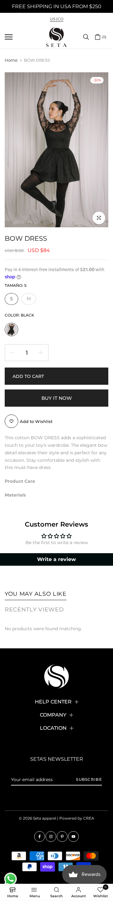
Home (11, 60)
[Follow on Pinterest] (62, 836)
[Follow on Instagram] (51, 836)
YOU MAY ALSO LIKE (36, 593)
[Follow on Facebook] (39, 836)
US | (53, 19)
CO (60, 19)
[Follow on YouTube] (73, 836)
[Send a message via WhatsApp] (10, 879)
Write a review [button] (56, 559)
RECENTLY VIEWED (34, 609)
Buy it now (56, 398)
